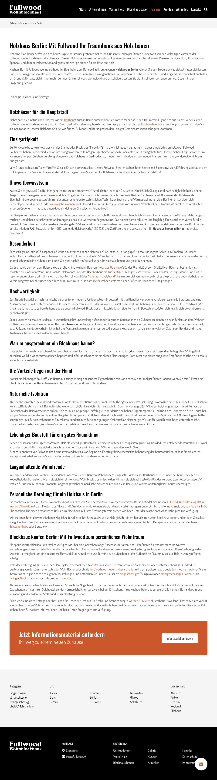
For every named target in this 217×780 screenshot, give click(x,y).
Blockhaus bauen (137, 9)
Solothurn (136, 702)
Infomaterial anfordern (179, 638)
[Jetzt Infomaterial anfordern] (201, 764)
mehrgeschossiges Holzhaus (177, 574)
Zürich (94, 697)
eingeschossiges (129, 574)
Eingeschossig (18, 693)
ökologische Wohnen (62, 204)
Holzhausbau (149, 124)
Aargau (54, 693)
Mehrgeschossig (19, 702)
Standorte (72, 750)
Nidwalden (136, 693)
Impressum (189, 762)
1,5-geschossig (18, 697)
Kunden (168, 9)
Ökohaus (175, 711)
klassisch (123, 569)
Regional (175, 706)
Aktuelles (182, 9)
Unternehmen (97, 9)
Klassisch (175, 693)
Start (82, 9)
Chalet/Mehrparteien (22, 706)
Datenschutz (189, 756)
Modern (175, 702)
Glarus (134, 697)
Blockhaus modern (105, 569)
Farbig (174, 697)
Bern (53, 697)
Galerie (155, 9)
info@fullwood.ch (76, 756)
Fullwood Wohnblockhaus (22, 23)
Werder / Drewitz (139, 601)
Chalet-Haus (66, 578)
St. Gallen (95, 702)
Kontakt (196, 9)
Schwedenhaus (19, 526)
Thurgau (95, 693)
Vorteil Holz (116, 9)
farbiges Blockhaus (21, 578)
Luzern (54, 702)
